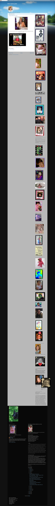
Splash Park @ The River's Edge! (33, 476)
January (31, 490)
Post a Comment (12, 49)
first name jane (12, 4)
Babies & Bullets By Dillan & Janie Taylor (34, 478)
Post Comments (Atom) (15, 54)
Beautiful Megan (31, 480)
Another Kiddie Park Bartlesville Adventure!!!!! (35, 479)
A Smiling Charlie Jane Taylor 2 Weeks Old (34, 482)
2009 (29, 493)
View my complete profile (12, 442)
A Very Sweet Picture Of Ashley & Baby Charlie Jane (36, 484)
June (30, 473)
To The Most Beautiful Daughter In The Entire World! (36, 477)
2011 (29, 491)
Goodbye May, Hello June (32, 481)
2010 (29, 492)
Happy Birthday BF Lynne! (13, 15)
